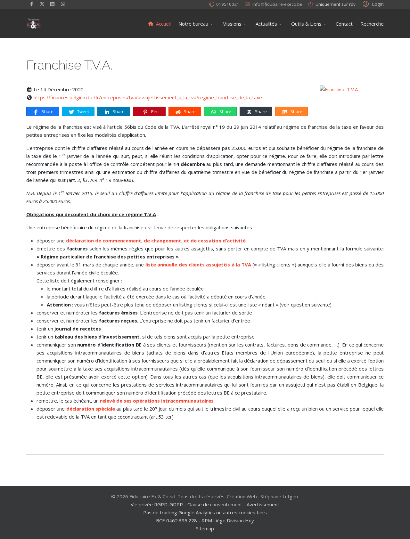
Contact (344, 23)
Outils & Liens (306, 23)
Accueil (163, 23)
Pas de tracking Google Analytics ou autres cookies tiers (205, 512)
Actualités (266, 23)
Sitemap (205, 528)
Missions (232, 23)
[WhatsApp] (63, 4)
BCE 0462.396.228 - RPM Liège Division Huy (205, 520)
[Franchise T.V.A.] (352, 90)
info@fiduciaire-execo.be (277, 4)
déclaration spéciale (90, 408)
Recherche (372, 23)
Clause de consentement (214, 504)
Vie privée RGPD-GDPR (157, 504)
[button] (372, 3)
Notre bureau (193, 23)
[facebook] (32, 4)
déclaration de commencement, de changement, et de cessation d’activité (156, 240)
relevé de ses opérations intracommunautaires (157, 400)
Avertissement (263, 504)
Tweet (82, 111)
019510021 (227, 4)
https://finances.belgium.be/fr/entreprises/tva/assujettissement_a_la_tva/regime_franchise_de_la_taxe (148, 97)
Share (47, 111)
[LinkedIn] (53, 4)
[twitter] (42, 4)
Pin (153, 111)
